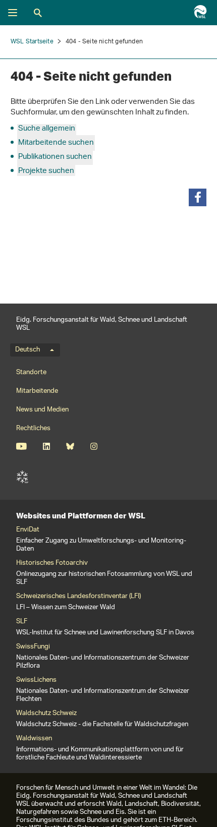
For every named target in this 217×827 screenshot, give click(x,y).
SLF (22, 477)
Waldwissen (34, 739)
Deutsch (27, 350)
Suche (37, 12)
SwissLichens (36, 680)
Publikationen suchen (55, 157)
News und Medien (42, 409)
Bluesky (70, 446)
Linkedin (46, 446)
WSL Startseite (32, 41)
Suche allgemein (46, 129)
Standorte (31, 372)
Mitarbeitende (37, 391)
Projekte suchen (46, 171)
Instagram (93, 446)
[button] (197, 197)
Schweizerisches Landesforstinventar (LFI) (78, 597)
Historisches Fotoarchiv (52, 563)
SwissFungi (33, 647)
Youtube (21, 446)
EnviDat (27, 530)
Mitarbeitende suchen (56, 143)
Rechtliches (33, 428)
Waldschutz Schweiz (46, 714)
